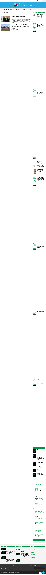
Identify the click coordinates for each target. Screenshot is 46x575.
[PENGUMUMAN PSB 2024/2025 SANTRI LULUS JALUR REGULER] (34, 475)
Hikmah (32, 557)
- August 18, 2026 (39, 167)
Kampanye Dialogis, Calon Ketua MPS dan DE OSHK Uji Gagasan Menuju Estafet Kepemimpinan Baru (10, 553)
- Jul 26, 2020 (39, 470)
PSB (32, 552)
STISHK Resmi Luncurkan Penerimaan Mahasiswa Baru (10, 548)
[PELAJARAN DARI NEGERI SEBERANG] (34, 314)
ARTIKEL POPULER (35, 448)
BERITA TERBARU (35, 12)
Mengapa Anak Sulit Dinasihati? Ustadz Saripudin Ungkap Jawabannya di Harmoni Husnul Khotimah (40, 16)
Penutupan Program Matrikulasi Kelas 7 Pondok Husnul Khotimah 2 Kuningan (40, 245)
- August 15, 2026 (40, 248)
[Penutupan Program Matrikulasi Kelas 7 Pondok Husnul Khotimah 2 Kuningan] (34, 249)
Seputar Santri (33, 554)
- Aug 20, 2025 (39, 467)
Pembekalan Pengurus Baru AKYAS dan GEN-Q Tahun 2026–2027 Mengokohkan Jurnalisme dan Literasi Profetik (40, 24)
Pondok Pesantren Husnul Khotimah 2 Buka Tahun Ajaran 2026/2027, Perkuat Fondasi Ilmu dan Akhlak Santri (10, 559)
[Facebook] (37, 1)
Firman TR (38, 314)
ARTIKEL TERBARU (19, 546)
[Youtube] (40, 1)
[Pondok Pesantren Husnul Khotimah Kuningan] (23, 5)
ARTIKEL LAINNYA (4, 546)
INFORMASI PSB (6, 9)
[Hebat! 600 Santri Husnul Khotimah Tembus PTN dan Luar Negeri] (34, 451)
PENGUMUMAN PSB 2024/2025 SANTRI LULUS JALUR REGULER (40, 474)
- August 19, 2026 (40, 163)
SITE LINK (29, 9)
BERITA (16, 9)
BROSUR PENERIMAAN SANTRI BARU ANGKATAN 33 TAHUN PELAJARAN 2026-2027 (40, 464)
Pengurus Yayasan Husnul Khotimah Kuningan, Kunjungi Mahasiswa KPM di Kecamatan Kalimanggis (40, 160)
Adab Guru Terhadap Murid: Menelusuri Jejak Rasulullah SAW (40, 381)
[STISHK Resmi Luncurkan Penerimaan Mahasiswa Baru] (3, 549)
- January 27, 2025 (15, 29)
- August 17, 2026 (40, 174)
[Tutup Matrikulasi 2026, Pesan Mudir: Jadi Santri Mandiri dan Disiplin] (18, 560)
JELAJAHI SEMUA (42, 12)
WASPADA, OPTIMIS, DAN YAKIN (18, 16)
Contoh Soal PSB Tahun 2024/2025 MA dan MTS (40, 166)
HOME (1, 9)
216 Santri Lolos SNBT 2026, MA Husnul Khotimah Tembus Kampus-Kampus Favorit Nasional (40, 457)
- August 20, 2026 (40, 93)
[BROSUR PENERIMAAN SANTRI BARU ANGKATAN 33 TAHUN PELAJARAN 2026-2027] (34, 464)
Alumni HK (4, 29)
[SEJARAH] (34, 470)
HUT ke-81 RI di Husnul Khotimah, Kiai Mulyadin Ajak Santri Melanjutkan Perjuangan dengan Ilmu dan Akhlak (40, 178)
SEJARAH (38, 469)
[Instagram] (38, 1)
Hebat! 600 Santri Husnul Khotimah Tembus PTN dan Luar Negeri (40, 450)
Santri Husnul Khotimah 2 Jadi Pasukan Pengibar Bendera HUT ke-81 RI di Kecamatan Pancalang (40, 171)
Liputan (32, 549)
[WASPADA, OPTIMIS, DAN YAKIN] (5, 19)
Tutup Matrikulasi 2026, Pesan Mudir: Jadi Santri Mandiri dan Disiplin (40, 91)
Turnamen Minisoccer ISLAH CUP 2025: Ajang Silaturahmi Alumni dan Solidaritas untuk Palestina (21, 26)
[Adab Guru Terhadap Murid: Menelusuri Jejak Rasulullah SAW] (34, 385)
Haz (37, 93)
